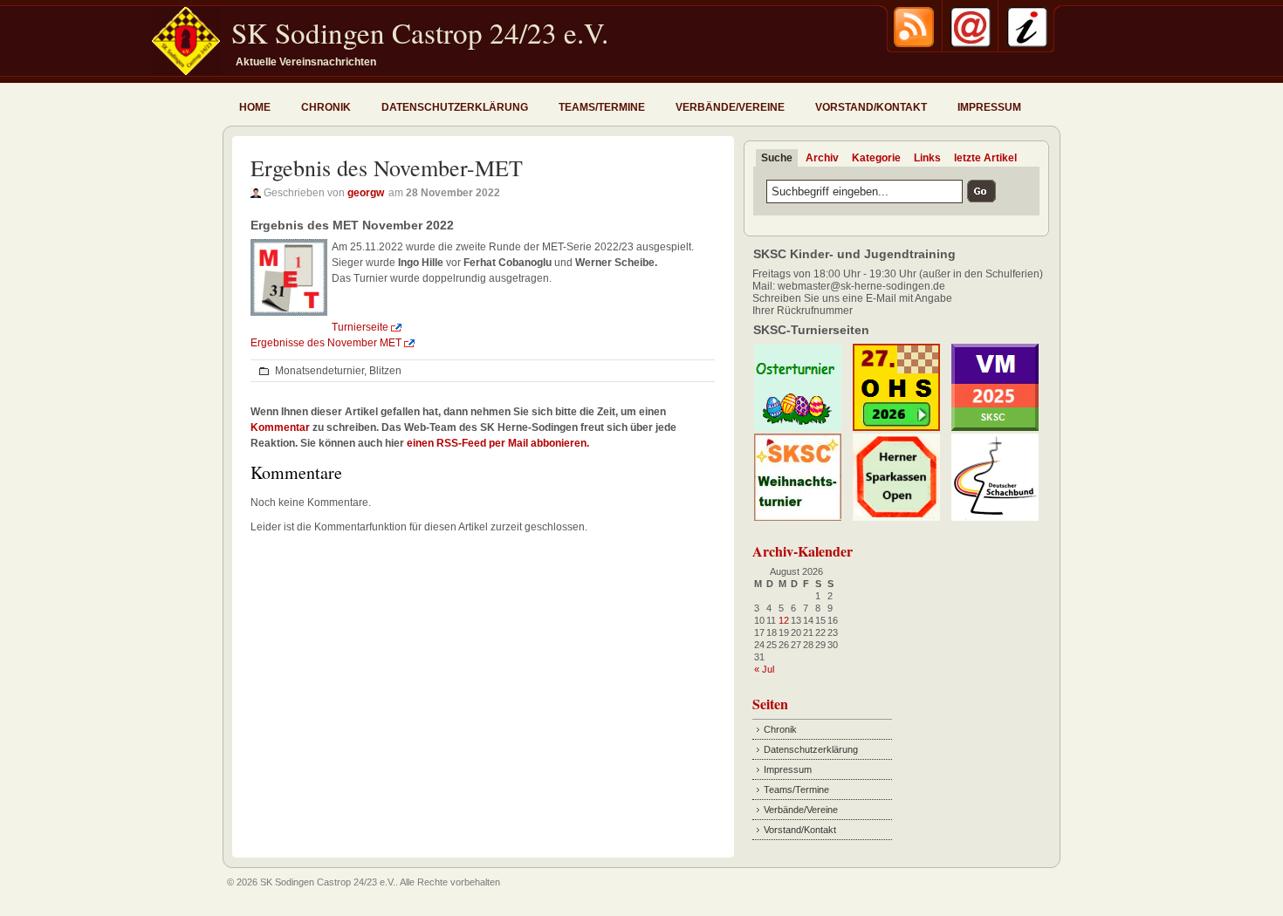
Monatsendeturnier (319, 371)
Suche (776, 158)
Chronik (326, 107)
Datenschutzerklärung (454, 107)
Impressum (989, 107)
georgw (365, 193)
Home (255, 107)
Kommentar (280, 427)
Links (927, 158)
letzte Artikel (985, 158)
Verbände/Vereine (730, 107)
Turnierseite (360, 327)
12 (784, 620)
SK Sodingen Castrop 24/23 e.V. (419, 32)
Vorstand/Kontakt (871, 107)
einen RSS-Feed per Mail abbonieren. (498, 443)
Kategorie (876, 158)
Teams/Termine (602, 107)
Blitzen (385, 371)
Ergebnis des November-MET (386, 167)
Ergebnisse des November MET (325, 343)
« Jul (764, 669)
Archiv (822, 158)
